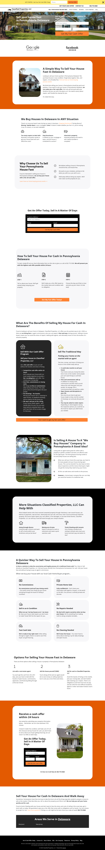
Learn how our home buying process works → (33, 181)
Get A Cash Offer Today (29, 840)
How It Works (73, 9)
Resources (67, 840)
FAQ (96, 9)
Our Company (89, 9)
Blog (81, 840)
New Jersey (39, 824)
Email (75, 26)
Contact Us (80, 6)
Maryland (21, 824)
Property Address (61, 21)
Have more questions (33, 810)
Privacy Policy (75, 840)
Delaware (64, 819)
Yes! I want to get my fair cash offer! (51, 420)
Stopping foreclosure (65, 123)
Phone (57, 26)
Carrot (64, 848)
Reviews (81, 9)
